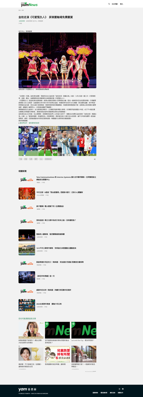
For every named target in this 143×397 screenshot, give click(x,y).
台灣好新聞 (22, 21)
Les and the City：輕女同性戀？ (82, 340)
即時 (23, 10)
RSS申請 (115, 4)
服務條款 (95, 393)
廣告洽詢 (112, 393)
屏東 (25, 159)
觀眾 (36, 159)
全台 (41, 159)
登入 (121, 4)
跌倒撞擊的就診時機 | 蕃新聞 (55, 364)
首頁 (20, 10)
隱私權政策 (104, 393)
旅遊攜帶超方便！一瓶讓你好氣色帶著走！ (83, 365)
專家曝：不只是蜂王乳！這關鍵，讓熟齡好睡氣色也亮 (30, 365)
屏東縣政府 (48, 159)
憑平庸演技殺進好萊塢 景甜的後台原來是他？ (57, 341)
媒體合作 (120, 393)
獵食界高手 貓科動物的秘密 (29, 123)
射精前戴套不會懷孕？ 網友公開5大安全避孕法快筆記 (30, 341)
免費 (31, 159)
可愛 (20, 159)
